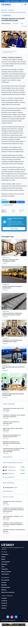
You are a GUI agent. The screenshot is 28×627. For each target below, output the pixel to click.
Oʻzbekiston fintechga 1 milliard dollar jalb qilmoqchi (14, 530)
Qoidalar (3, 582)
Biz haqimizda (5, 580)
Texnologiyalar (5, 561)
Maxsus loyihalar (15, 1)
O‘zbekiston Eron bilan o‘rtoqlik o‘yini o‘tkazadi (12, 502)
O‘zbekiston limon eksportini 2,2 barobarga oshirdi (11, 422)
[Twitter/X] (20, 616)
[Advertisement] (14, 625)
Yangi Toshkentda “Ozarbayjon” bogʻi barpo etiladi (13, 517)
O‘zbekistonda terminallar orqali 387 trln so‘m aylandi (13, 409)
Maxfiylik (3, 585)
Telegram (6, 202)
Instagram (4, 600)
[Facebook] (16, 616)
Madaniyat (4, 564)
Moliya (3, 559)
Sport (3, 566)
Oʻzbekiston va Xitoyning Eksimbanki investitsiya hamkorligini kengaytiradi (12, 523)
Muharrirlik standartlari (8, 592)
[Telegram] (7, 616)
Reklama (3, 590)
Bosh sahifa (4, 10)
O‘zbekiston (11, 10)
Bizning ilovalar (5, 587)
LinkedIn (3, 608)
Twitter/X (14, 202)
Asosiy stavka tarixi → (8, 491)
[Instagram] (11, 616)
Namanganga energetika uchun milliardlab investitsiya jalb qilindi (11, 442)
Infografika (7, 1)
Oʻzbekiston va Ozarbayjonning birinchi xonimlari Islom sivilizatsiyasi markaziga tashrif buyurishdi (13, 509)
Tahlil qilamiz (24, 1)
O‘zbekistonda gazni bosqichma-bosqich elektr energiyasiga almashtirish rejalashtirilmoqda (13, 450)
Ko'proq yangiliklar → (8, 456)
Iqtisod (3, 557)
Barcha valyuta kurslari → (9, 477)
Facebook (21, 202)
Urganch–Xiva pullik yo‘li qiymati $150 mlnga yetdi (12, 429)
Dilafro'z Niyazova (6, 23)
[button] (22, 4)
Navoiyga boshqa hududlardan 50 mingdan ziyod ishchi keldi (12, 435)
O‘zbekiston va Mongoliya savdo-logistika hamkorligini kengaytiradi (14, 415)
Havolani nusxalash (8, 205)
